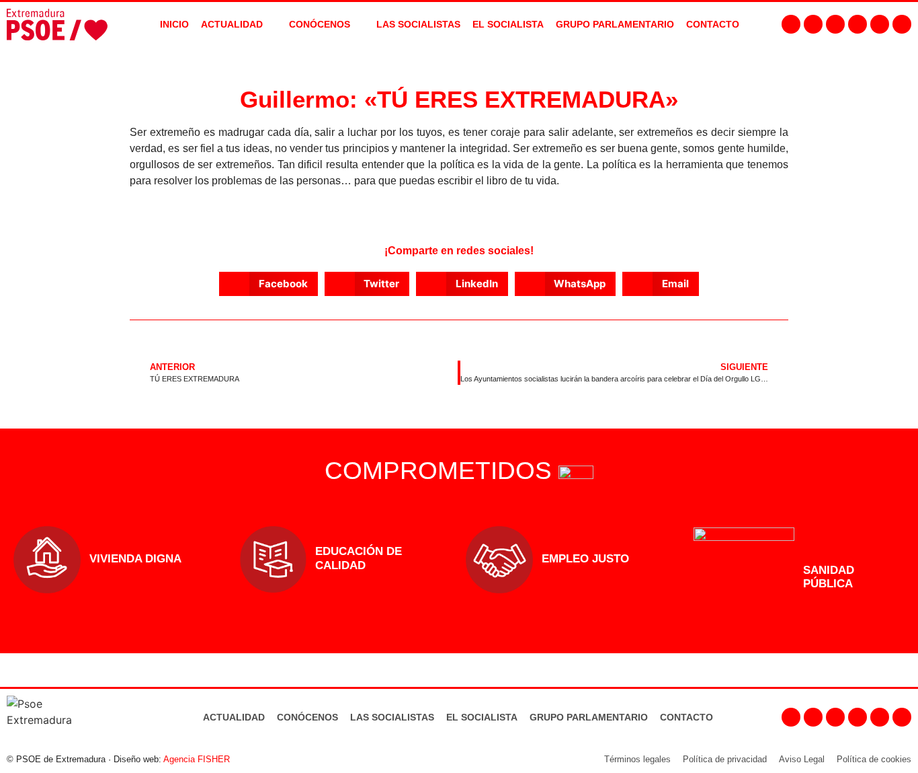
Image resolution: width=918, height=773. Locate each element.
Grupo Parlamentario (615, 24)
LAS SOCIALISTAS (418, 24)
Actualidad (234, 717)
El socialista (508, 24)
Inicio (174, 24)
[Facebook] (791, 24)
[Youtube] (857, 24)
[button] (268, 284)
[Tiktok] (901, 24)
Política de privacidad (725, 759)
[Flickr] (879, 24)
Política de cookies (874, 759)
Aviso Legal (802, 759)
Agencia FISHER (196, 759)
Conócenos (307, 717)
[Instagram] (813, 24)
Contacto (686, 717)
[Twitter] (835, 24)
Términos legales (637, 759)
